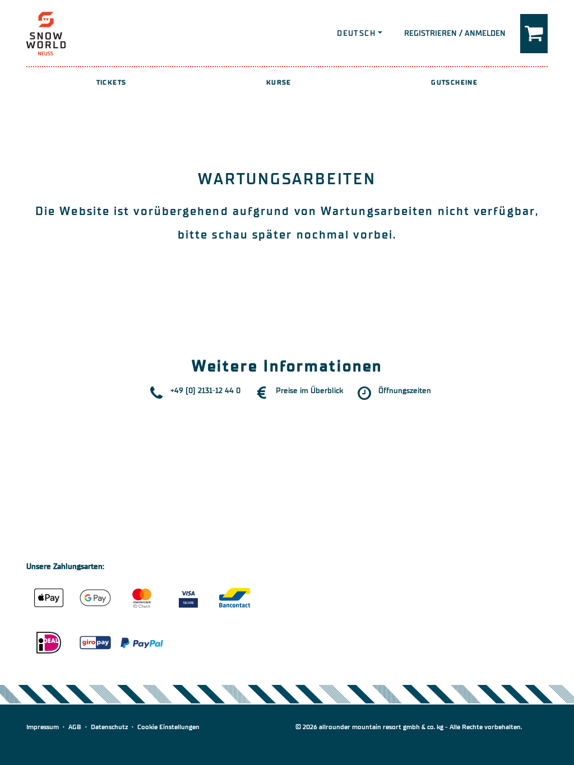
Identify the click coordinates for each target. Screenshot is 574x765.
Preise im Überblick (309, 390)
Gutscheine (454, 82)
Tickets (111, 82)
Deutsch (356, 33)
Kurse (278, 82)
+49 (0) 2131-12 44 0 (205, 390)
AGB (74, 727)
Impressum (42, 727)
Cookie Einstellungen (168, 727)
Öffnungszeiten (404, 390)
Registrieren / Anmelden (455, 33)
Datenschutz (109, 727)
